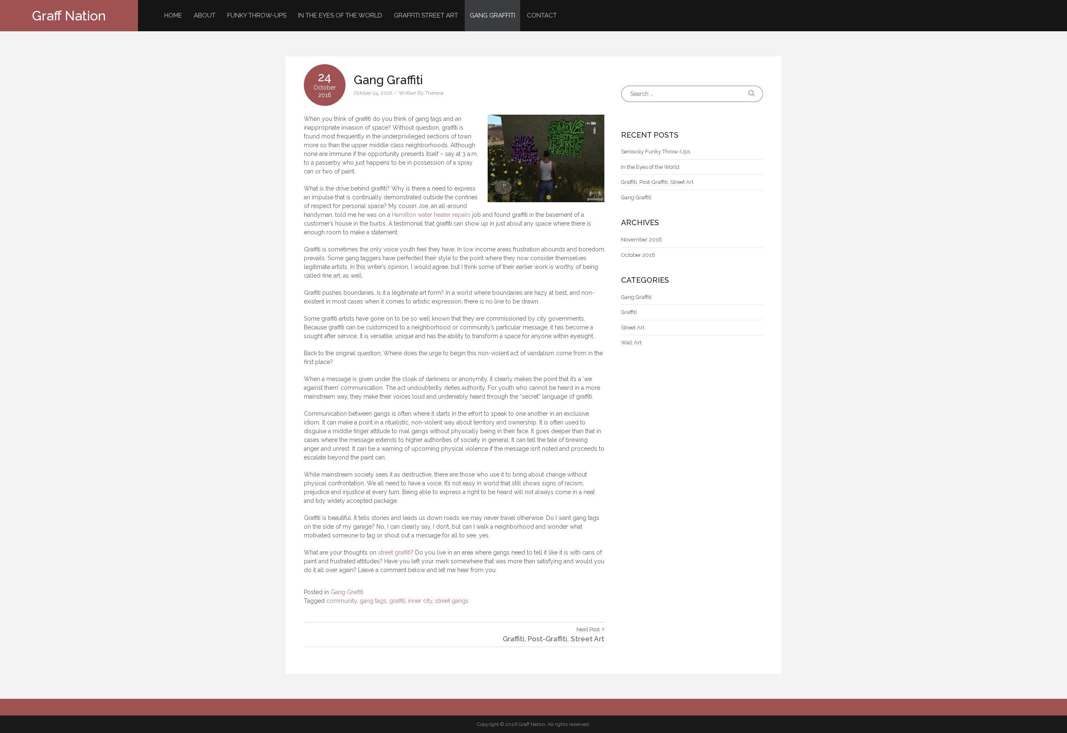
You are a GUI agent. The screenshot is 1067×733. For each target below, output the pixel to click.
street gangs (451, 600)
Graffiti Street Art (426, 15)
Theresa (434, 93)
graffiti (397, 600)
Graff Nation (69, 15)
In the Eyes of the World (340, 15)
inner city (420, 600)
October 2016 (638, 255)
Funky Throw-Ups (256, 15)
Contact (542, 15)
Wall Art (631, 342)
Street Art (632, 327)
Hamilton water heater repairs (431, 214)
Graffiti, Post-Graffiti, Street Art (657, 182)
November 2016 (641, 239)
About (204, 15)
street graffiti (394, 552)
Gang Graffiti (492, 15)
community (341, 600)
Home (173, 15)
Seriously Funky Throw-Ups (655, 151)
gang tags (373, 600)
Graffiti (629, 312)
